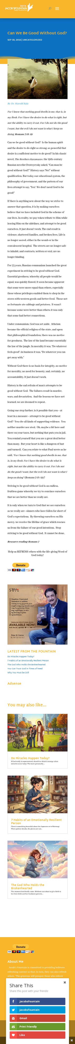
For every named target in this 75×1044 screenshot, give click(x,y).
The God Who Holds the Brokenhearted (26, 665)
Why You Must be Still (18, 673)
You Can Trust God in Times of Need (25, 669)
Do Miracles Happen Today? (20, 656)
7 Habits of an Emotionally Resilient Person (28, 661)
